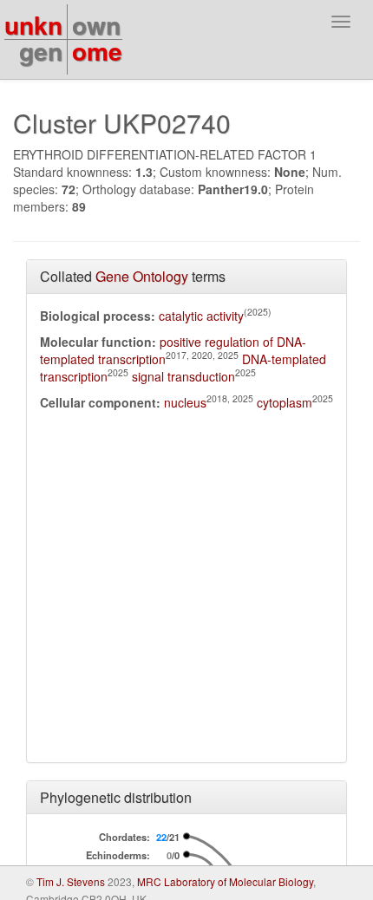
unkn (33, 24)
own (96, 24)
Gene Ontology (141, 276)
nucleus (185, 402)
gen (40, 50)
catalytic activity (201, 315)
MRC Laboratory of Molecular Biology (225, 881)
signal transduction (183, 376)
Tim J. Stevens (70, 881)
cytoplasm (284, 402)
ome (97, 50)
